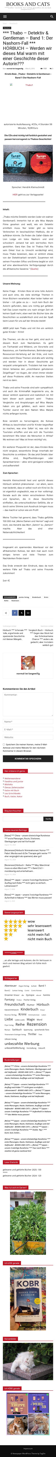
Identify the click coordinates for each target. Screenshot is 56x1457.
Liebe (9, 1019)
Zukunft (41, 1048)
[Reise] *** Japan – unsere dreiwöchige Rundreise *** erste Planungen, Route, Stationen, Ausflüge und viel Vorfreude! (28, 1075)
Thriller (32, 1034)
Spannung (28, 1029)
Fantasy (10, 999)
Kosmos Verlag (11, 1015)
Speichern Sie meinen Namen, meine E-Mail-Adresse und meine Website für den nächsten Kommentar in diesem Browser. (25, 747)
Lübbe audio (20, 1020)
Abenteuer (11, 985)
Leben (43, 1015)
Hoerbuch (13, 23)
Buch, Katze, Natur (13, 796)
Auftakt (34, 986)
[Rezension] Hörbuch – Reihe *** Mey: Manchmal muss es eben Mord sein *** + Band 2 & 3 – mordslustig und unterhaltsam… (27, 868)
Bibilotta (9, 784)
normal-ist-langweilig (15, 68)
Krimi (46, 597)
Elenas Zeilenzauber (14, 787)
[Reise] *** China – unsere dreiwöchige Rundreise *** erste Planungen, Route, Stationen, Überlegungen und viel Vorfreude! (27, 838)
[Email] (28, 613)
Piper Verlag (9, 1025)
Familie (46, 995)
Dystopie (30, 995)
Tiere (40, 1034)
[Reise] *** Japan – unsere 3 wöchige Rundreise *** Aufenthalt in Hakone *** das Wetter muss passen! (28, 896)
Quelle (34, 269)
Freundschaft (15, 1004)
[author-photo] (28, 669)
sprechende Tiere (41, 1030)
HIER (15, 194)
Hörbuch (43, 1004)
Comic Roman (36, 991)
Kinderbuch (36, 597)
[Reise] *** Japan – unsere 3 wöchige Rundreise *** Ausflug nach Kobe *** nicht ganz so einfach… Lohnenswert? (28, 883)
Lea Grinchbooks (13, 793)
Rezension (15, 601)
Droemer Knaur (12, 995)
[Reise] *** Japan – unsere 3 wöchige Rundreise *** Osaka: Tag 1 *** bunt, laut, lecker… (27, 1129)
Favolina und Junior (14, 781)
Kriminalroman (33, 1015)
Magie (31, 1019)
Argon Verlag (24, 986)
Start (5, 23)
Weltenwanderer (13, 778)
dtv (23, 995)
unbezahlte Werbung (22, 1043)
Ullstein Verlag (11, 1039)
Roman (7, 1030)
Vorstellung (31, 1048)
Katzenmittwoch (12, 1009)
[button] (52, 16)
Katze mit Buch (12, 790)
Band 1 (42, 985)
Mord (39, 1019)
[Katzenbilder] (28, 1361)
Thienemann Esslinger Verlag (15, 1035)
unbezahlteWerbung (15, 1047)
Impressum (28, 1448)
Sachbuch (17, 1029)
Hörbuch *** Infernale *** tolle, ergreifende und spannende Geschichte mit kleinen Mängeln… (15, 634)
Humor (31, 1004)
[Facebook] (15, 613)
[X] (21, 613)
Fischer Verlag (29, 1000)
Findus (19, 1000)
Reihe (6, 601)
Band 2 (7, 990)
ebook (38, 995)
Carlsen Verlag (17, 990)
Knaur (42, 1010)
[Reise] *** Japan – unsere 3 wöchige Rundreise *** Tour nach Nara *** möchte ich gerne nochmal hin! (27, 1148)
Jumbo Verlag (24, 597)
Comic (27, 991)
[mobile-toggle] (4, 16)
